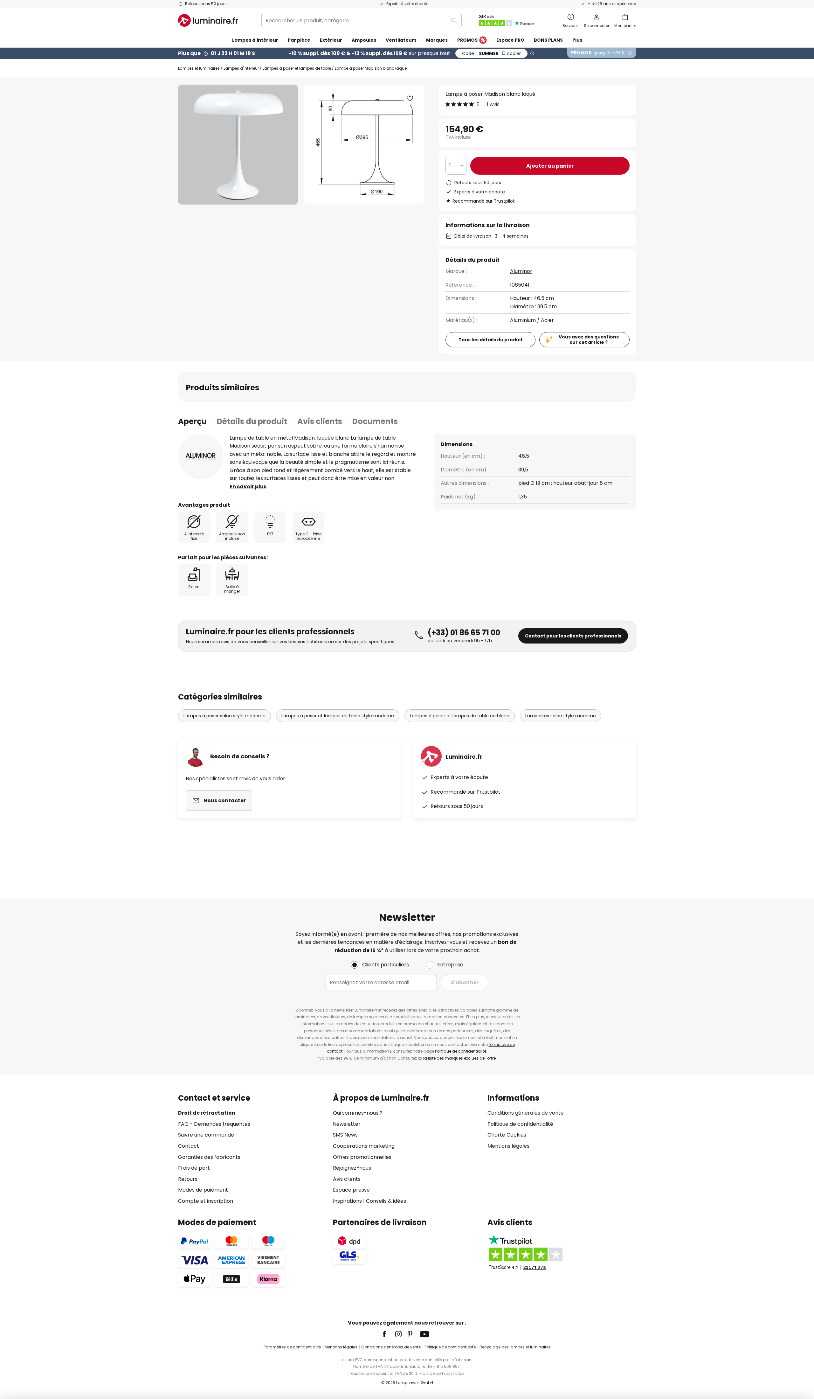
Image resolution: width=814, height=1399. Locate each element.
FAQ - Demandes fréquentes (214, 1124)
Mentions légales (508, 1146)
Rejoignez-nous (352, 1168)
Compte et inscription (205, 1201)
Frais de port (194, 1168)
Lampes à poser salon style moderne (224, 716)
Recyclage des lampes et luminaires (515, 1347)
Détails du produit (252, 421)
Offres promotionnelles (362, 1157)
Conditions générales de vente (525, 1113)
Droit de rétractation (206, 1113)
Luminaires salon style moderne (560, 716)
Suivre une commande (206, 1134)
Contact (188, 1146)
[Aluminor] (200, 456)
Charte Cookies (506, 1134)
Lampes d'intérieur (241, 68)
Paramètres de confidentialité (292, 1347)
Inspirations (347, 1201)
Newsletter (347, 1124)
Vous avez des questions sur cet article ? (589, 339)
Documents (375, 421)
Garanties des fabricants (209, 1157)
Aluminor (521, 271)
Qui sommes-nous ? (358, 1113)
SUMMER (491, 53)
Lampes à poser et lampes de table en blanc (459, 716)
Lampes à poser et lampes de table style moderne (337, 716)
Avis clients (319, 421)
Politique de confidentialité (460, 1051)
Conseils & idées (386, 1201)
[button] (410, 98)
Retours (187, 1179)
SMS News (345, 1134)
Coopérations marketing (364, 1146)
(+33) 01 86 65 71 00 (464, 632)
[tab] (192, 421)
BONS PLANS (548, 40)
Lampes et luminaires (199, 68)
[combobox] (361, 20)
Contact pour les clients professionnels (573, 636)
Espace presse (351, 1190)
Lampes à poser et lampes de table (297, 68)
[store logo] (208, 20)
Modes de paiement (203, 1190)
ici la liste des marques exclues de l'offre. (457, 1058)
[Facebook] (388, 1334)
